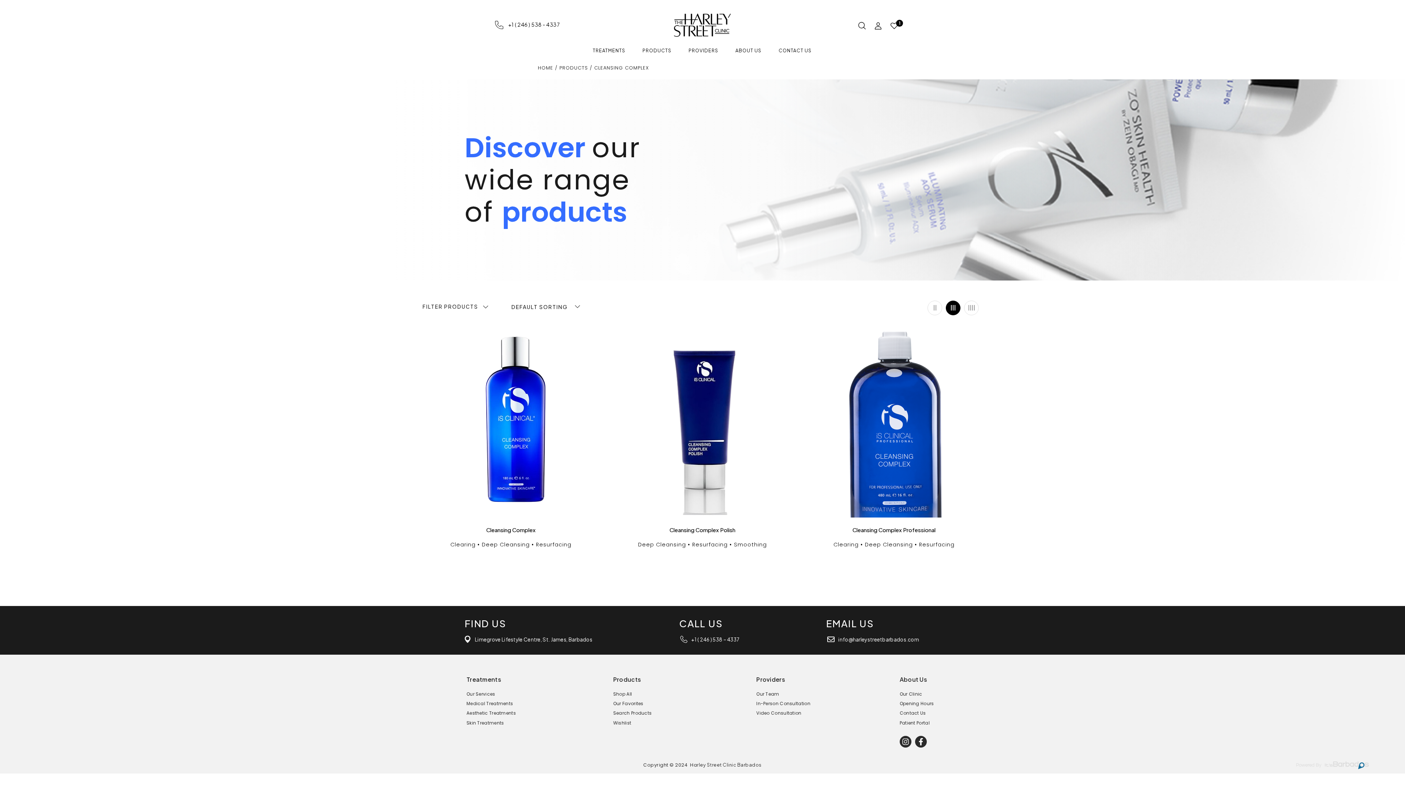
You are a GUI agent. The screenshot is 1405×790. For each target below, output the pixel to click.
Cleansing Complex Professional (894, 530)
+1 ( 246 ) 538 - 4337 (534, 24)
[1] (894, 26)
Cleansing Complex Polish (702, 530)
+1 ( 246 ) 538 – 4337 (715, 639)
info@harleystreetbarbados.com (878, 639)
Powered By (1308, 765)
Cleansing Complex (511, 530)
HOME (546, 67)
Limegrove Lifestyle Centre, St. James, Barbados (533, 639)
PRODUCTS (573, 67)
